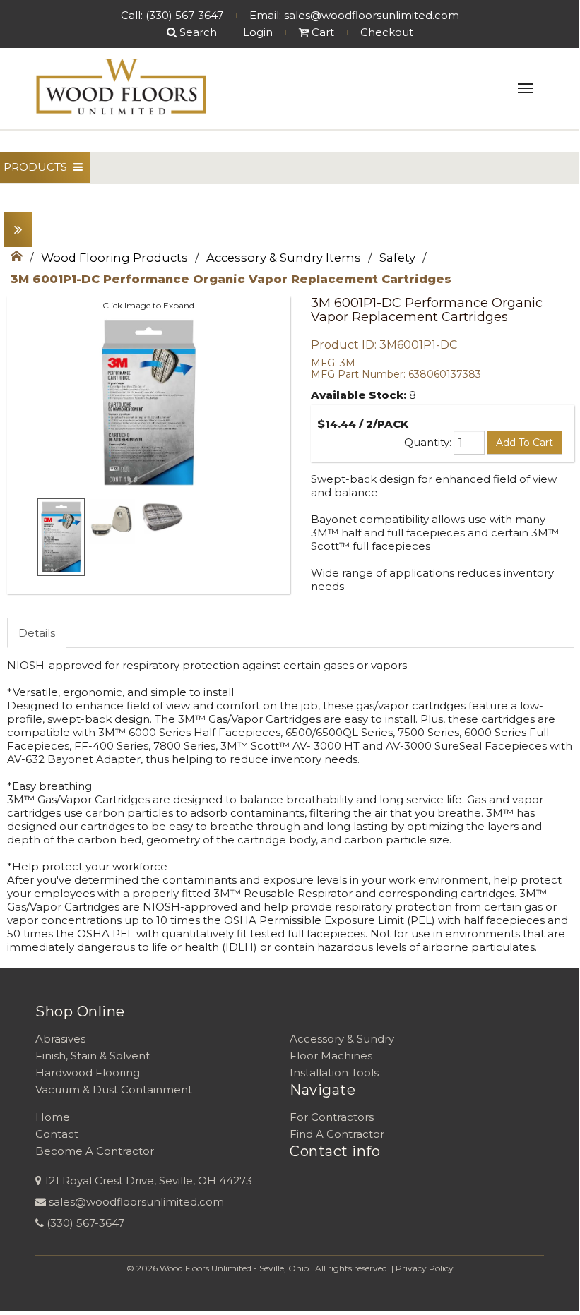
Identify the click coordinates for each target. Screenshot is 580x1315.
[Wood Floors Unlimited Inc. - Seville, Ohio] (120, 87)
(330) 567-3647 (85, 1223)
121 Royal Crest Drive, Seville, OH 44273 (148, 1180)
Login (258, 32)
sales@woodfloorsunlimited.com (136, 1201)
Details (36, 633)
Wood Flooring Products (114, 258)
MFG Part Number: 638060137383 (396, 374)
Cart (321, 32)
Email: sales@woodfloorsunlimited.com (354, 15)
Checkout (386, 32)
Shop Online (80, 1011)
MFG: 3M (333, 362)
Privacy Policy (425, 1268)
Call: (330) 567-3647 (172, 15)
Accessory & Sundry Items (283, 258)
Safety (397, 258)
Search (197, 32)
